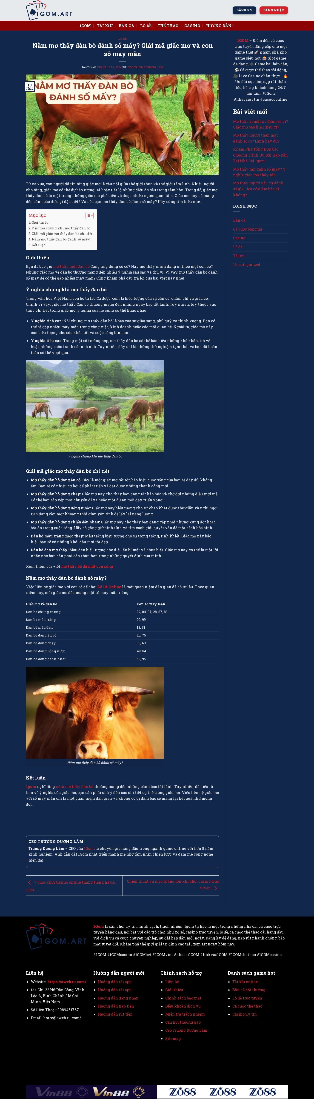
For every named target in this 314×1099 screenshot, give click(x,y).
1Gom (85, 25)
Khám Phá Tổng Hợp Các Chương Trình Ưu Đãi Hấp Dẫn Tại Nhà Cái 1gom (260, 155)
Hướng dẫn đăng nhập (118, 998)
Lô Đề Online (109, 586)
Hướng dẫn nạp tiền (116, 1006)
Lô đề (146, 25)
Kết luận (39, 245)
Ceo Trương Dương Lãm (145, 67)
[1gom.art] (49, 10)
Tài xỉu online (245, 981)
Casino (192, 25)
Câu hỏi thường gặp (183, 1022)
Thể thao (168, 25)
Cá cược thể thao (247, 1006)
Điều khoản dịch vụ (183, 1006)
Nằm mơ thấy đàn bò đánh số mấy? (61, 239)
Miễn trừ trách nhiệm (185, 1014)
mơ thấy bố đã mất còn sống (87, 566)
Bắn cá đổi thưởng (248, 989)
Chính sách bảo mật (183, 998)
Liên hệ (172, 981)
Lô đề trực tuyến (247, 998)
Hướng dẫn (218, 25)
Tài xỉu (105, 25)
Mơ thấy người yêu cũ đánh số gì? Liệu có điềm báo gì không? (258, 188)
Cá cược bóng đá (247, 229)
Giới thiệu (39, 222)
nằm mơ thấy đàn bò (74, 786)
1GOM (242, 40)
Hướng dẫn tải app (114, 981)
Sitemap (173, 1038)
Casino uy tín (244, 1014)
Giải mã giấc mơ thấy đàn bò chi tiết (62, 233)
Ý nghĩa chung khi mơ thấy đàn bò (61, 228)
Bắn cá (126, 25)
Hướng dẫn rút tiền (116, 1014)
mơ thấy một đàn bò (71, 266)
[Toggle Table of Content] (87, 216)
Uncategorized (246, 264)
